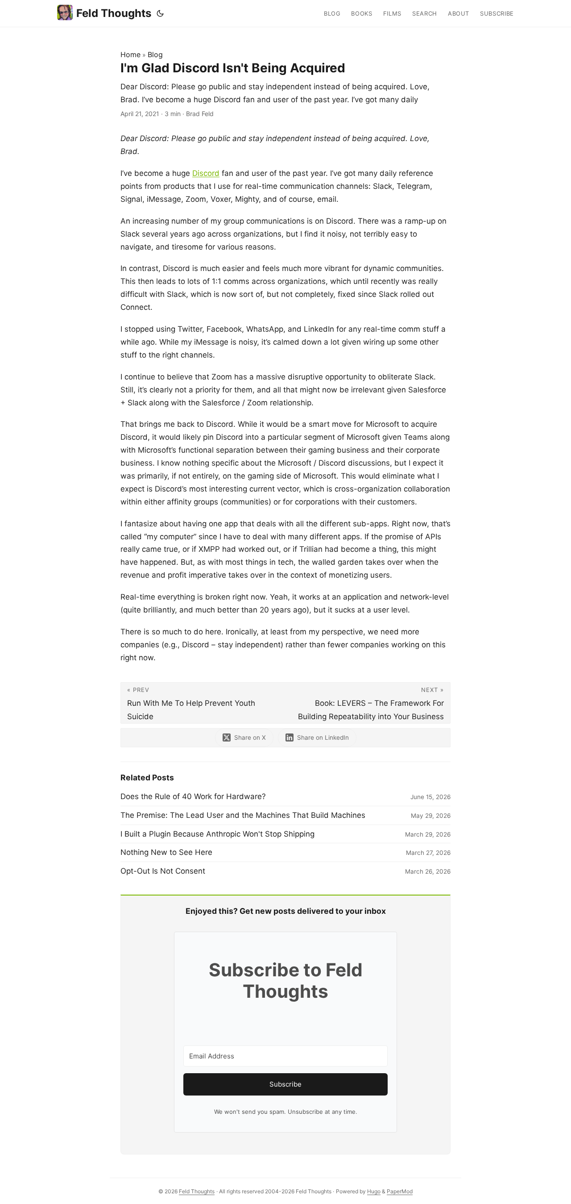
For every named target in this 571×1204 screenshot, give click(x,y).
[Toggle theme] (160, 13)
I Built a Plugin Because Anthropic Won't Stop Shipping (217, 833)
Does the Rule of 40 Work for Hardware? (193, 796)
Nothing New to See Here (166, 852)
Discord (205, 173)
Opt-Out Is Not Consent (162, 871)
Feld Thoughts (113, 13)
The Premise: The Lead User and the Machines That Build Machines (242, 815)
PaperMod (400, 1191)
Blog (155, 54)
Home (130, 54)
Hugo (374, 1191)
